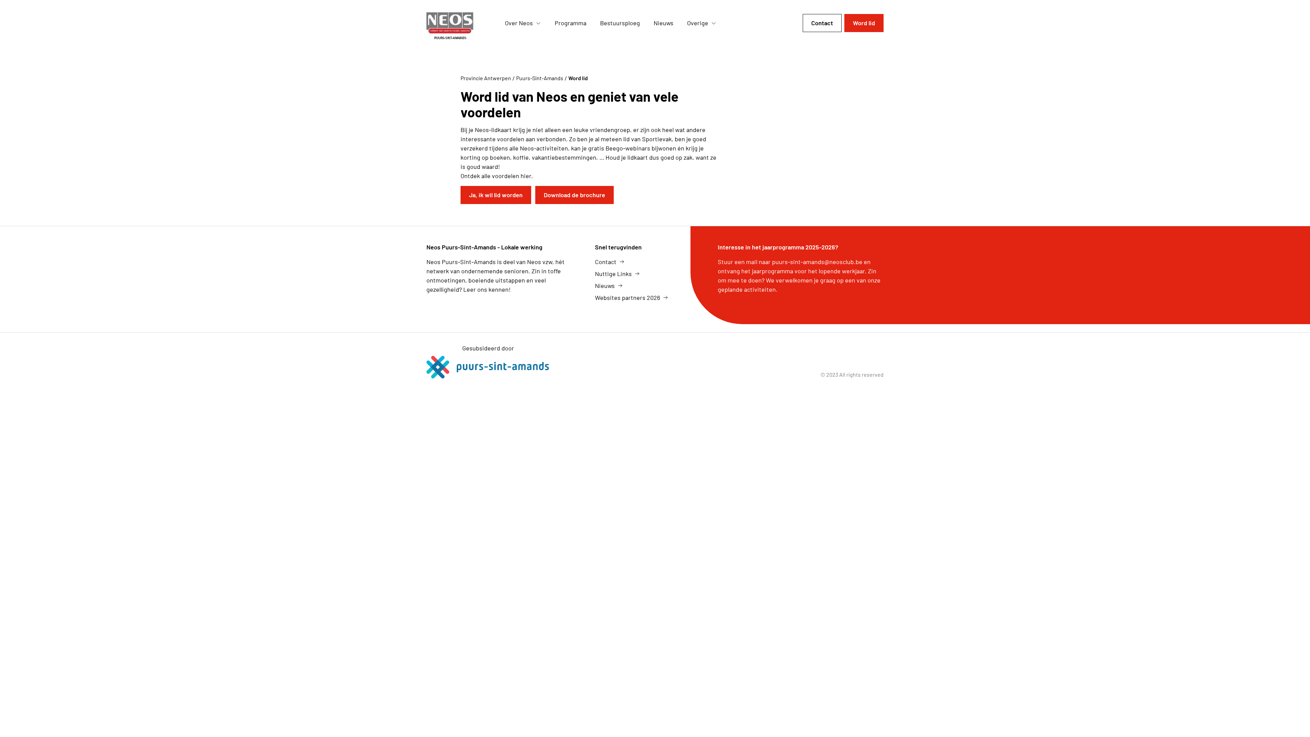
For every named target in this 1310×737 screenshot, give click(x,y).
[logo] (460, 23)
